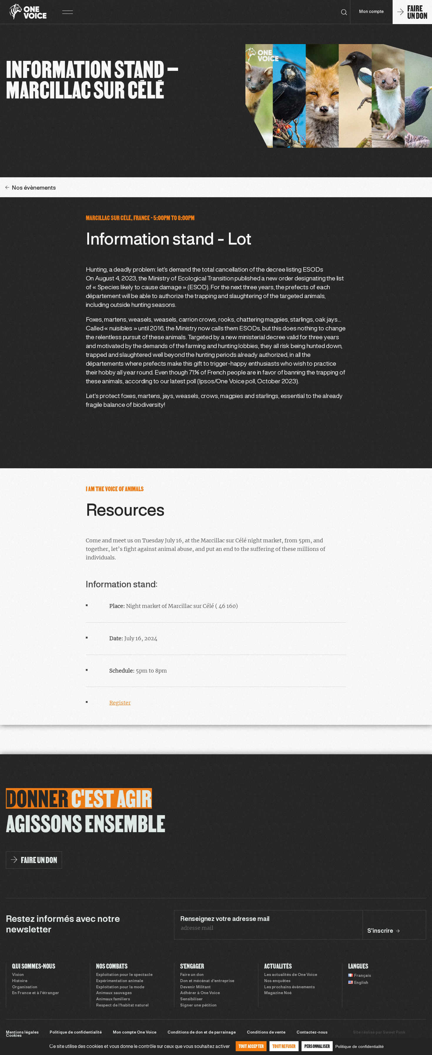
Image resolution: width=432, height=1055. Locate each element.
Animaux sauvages (114, 993)
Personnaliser (317, 1046)
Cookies (13, 1036)
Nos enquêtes (277, 981)
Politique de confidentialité (76, 1032)
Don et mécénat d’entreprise (207, 981)
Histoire (19, 981)
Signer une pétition (198, 1005)
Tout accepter (251, 1046)
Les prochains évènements (289, 987)
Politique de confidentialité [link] (359, 1046)
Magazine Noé (278, 993)
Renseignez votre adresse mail (224, 919)
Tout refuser (283, 1046)
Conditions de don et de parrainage (202, 1032)
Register (120, 702)
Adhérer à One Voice (200, 993)
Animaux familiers (113, 999)
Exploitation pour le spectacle (124, 975)
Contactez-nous (312, 1032)
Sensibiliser (191, 999)
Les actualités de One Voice (290, 975)
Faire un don (192, 975)
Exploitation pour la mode (120, 987)
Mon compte (371, 12)
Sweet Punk (394, 1032)
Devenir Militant (195, 987)
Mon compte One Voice (134, 1032)
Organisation (24, 987)
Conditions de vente (266, 1032)
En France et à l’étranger (35, 993)
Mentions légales (22, 1032)
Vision (18, 975)
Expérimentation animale (119, 981)
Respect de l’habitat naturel (122, 1005)
